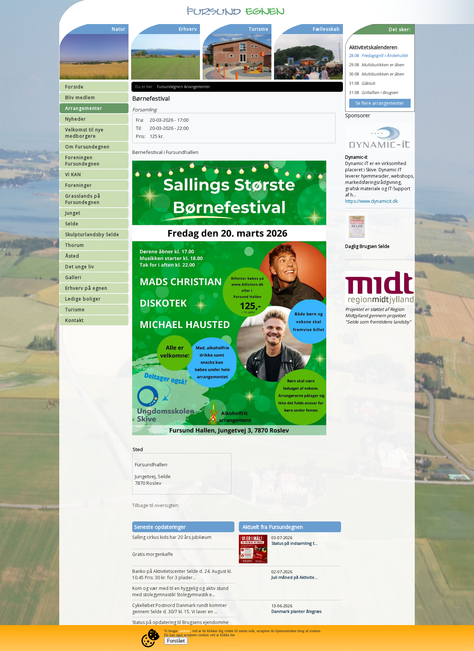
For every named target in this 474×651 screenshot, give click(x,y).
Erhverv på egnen (86, 288)
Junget (72, 213)
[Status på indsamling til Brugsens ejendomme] (253, 561)
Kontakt (74, 320)
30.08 (354, 74)
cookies (184, 631)
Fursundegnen (170, 86)
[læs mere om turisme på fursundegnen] (237, 57)
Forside (74, 87)
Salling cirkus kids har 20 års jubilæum (171, 537)
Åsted (72, 256)
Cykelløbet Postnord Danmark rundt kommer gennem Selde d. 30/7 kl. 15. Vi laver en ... (179, 608)
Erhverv (188, 29)
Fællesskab (326, 29)
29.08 (354, 64)
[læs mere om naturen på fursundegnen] (94, 57)
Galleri (73, 277)
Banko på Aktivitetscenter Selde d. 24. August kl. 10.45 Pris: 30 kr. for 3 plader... (182, 574)
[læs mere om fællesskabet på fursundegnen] (308, 57)
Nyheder (75, 119)
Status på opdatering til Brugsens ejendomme (180, 622)
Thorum (74, 245)
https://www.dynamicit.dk (371, 201)
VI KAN (73, 174)
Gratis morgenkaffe (152, 554)
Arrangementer (83, 108)
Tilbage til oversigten (155, 505)
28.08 (354, 55)
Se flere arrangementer (380, 103)
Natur (119, 29)
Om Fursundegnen (87, 147)
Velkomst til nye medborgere (84, 133)
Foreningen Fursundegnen (82, 160)
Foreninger (78, 185)
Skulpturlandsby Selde (92, 234)
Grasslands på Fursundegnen (82, 199)
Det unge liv (79, 267)
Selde (72, 224)
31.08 (354, 83)
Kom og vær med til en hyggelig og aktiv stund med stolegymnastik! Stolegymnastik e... (180, 591)
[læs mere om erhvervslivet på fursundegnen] (165, 57)
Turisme (75, 309)
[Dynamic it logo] (379, 151)
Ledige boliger (83, 299)
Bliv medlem (80, 97)
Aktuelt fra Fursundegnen (273, 526)
